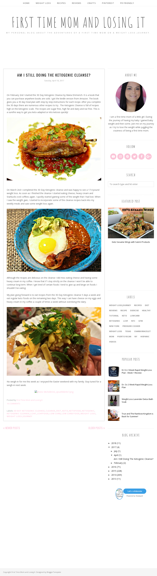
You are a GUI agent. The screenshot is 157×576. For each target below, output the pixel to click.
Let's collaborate (135, 491)
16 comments (13, 403)
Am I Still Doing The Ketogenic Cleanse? (54, 75)
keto (65, 410)
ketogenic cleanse (18, 413)
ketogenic (88, 410)
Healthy (146, 310)
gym (140, 321)
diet (58, 410)
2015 (113, 470)
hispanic (144, 336)
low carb (55, 413)
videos (112, 341)
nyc (133, 321)
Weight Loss (88, 413)
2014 (113, 474)
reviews (113, 310)
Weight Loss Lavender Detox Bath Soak (137, 400)
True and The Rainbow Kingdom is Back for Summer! (137, 415)
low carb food (71, 413)
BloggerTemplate (54, 572)
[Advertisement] (78, 51)
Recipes (138, 305)
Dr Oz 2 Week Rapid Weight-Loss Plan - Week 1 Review (137, 371)
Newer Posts (12, 428)
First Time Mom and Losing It (78, 22)
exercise (134, 310)
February (118, 462)
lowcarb (135, 315)
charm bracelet (142, 331)
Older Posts (95, 428)
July (115, 451)
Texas (128, 331)
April (116, 455)
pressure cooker (131, 326)
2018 (113, 443)
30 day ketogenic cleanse (29, 410)
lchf (33, 413)
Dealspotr (139, 496)
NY (135, 336)
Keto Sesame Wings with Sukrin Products (131, 242)
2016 (113, 466)
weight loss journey (19, 416)
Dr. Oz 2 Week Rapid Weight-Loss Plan (137, 386)
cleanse (50, 410)
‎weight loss (115, 331)
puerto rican (124, 336)
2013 (113, 478)
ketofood (75, 410)
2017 (113, 447)
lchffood (43, 413)
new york (114, 326)
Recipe (124, 310)
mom (111, 336)
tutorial (114, 315)
